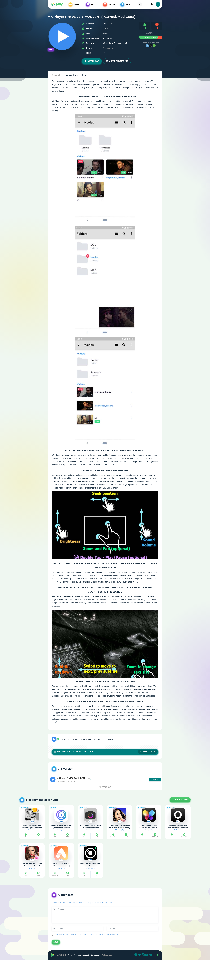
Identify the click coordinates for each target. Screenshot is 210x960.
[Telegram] (147, 45)
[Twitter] (140, 955)
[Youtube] (147, 955)
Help (83, 75)
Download (93, 61)
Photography (108, 48)
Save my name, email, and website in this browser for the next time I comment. (86, 935)
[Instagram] (143, 955)
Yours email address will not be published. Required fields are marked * (82, 903)
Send (55, 942)
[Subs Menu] (139, 4)
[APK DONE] (57, 4)
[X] (150, 45)
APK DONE (61, 955)
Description (57, 75)
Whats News (72, 75)
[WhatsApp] (154, 45)
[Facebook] (136, 955)
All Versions (105, 787)
